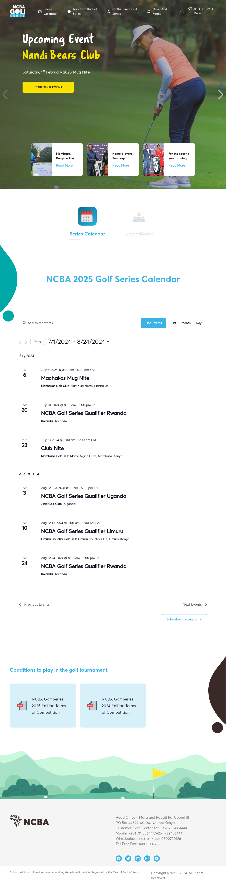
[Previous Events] (20, 342)
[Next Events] (26, 342)
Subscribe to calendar (182, 619)
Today (37, 341)
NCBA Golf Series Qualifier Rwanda (83, 412)
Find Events (153, 323)
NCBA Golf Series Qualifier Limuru (82, 531)
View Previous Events (53, 74)
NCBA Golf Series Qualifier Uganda (83, 495)
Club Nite (52, 448)
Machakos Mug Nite (65, 377)
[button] (5, 94)
